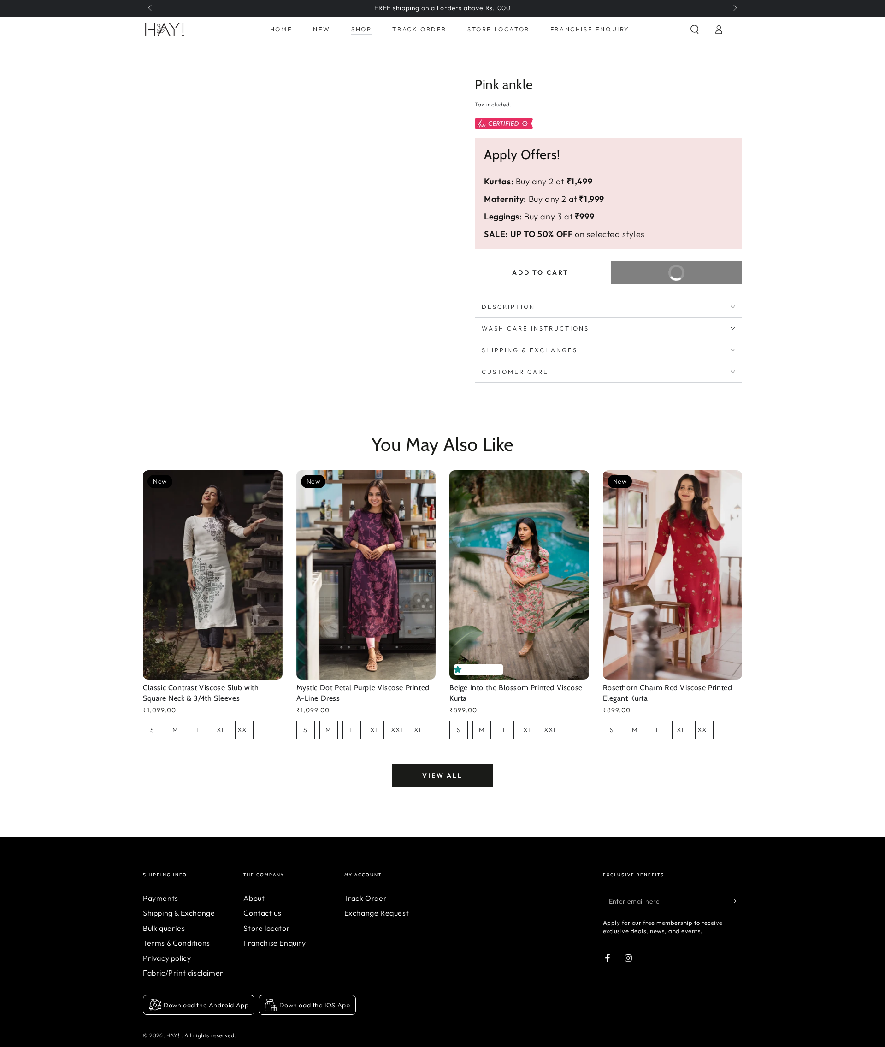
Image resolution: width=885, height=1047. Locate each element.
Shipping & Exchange (179, 912)
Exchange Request (376, 912)
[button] (459, 669)
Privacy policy (167, 958)
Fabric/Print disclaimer (183, 972)
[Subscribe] (737, 901)
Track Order (365, 898)
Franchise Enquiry (274, 942)
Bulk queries (164, 928)
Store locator (266, 928)
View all (442, 775)
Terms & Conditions (176, 942)
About (254, 898)
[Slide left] (151, 8)
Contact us (262, 912)
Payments (160, 898)
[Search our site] (695, 29)
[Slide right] (734, 8)
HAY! (173, 1035)
